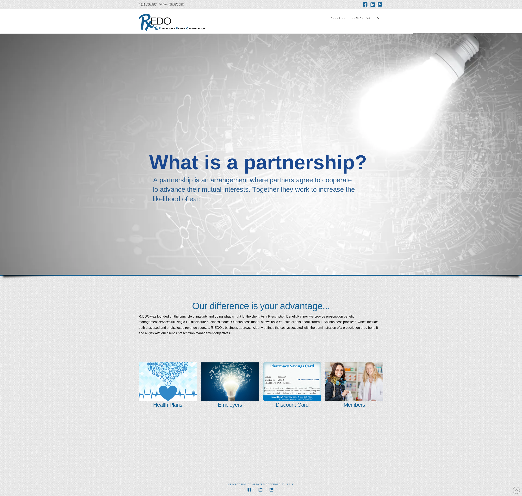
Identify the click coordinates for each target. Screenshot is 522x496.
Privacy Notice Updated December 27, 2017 (261, 484)
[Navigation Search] (378, 21)
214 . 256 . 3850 (149, 4)
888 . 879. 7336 (176, 4)
